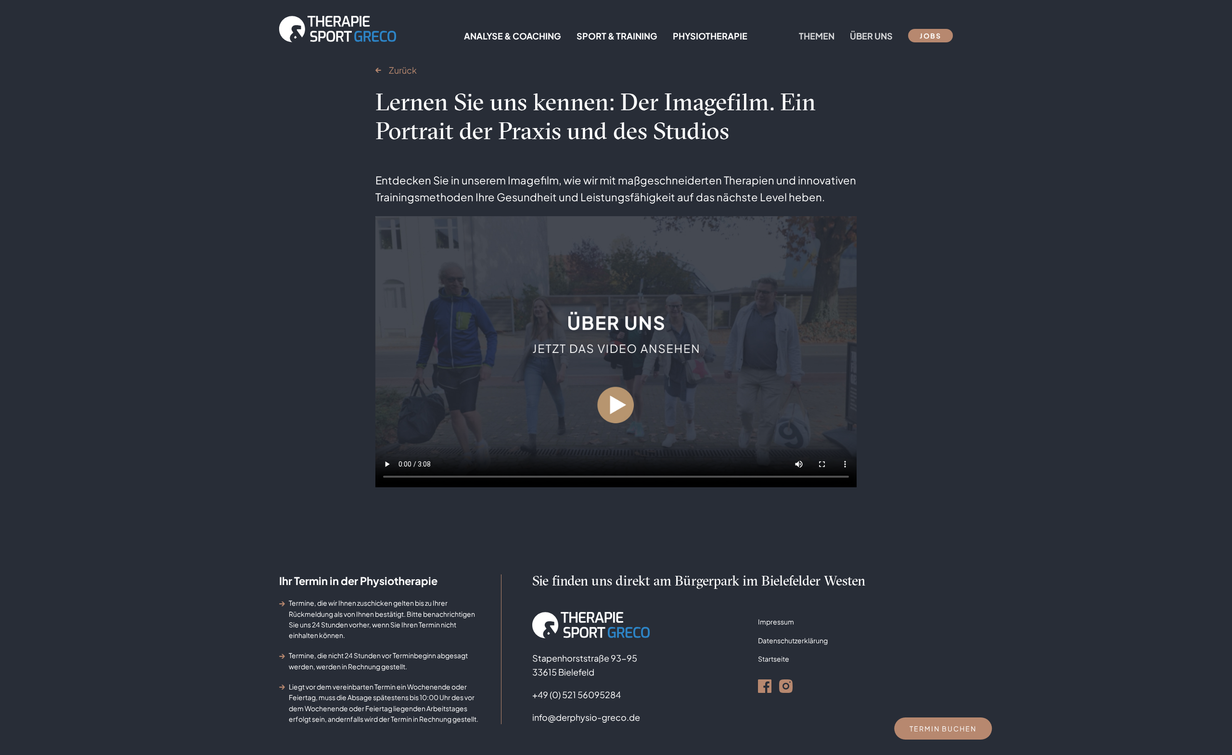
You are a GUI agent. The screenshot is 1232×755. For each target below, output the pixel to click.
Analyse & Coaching (512, 35)
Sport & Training (617, 35)
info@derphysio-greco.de (586, 717)
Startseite (773, 658)
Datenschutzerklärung (793, 640)
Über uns (871, 35)
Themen (816, 35)
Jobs (930, 35)
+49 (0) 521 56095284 (576, 694)
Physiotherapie (710, 35)
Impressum (776, 621)
